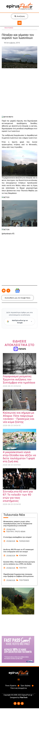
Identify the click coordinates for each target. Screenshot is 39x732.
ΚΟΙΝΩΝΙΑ (23, 555)
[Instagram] (22, 703)
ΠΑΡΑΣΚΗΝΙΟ (24, 541)
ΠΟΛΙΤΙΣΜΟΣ (8, 28)
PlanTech (23, 697)
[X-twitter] (18, 703)
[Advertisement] (19, 92)
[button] (19, 23)
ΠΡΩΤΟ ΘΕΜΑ (20, 532)
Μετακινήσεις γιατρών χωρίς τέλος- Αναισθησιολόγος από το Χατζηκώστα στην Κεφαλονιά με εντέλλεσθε (17, 524)
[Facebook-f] (15, 703)
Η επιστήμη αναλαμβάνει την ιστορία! (17, 537)
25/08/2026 (10, 529)
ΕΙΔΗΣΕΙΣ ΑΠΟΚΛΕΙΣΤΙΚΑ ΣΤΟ (19, 344)
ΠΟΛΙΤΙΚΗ (10, 532)
